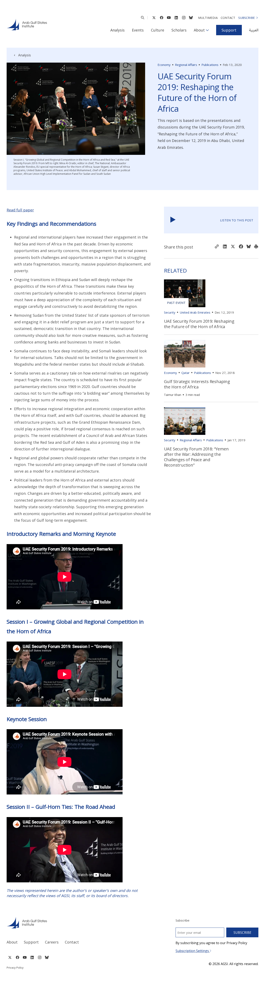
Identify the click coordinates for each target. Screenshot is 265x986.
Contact (228, 18)
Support (229, 30)
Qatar (185, 373)
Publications (209, 65)
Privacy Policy (15, 967)
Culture (157, 30)
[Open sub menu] (207, 30)
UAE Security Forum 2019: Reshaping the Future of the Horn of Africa (199, 323)
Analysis (117, 30)
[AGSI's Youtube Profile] (169, 18)
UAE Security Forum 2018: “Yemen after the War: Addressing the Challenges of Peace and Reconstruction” (196, 457)
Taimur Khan (172, 395)
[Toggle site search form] (142, 17)
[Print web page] (256, 246)
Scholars (179, 30)
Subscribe (246, 18)
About (199, 30)
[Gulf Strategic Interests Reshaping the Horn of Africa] (184, 353)
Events (138, 30)
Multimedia (208, 18)
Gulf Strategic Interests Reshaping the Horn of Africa (197, 384)
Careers (52, 942)
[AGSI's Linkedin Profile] (176, 18)
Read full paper (20, 209)
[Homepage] (27, 24)
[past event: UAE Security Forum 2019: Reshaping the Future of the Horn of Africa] (184, 293)
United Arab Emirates (195, 312)
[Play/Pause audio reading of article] (173, 220)
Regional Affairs (186, 65)
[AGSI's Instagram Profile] (184, 18)
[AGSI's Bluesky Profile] (191, 17)
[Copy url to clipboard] (216, 247)
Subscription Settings (193, 950)
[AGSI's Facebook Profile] (161, 18)
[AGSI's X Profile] (154, 18)
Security (169, 312)
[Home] (66, 922)
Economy (164, 65)
